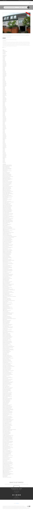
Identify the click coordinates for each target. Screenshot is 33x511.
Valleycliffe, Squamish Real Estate (6, 446)
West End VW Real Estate (5, 456)
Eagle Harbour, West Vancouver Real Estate (7, 250)
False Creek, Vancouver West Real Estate (7, 265)
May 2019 (4, 104)
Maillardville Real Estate (5, 332)
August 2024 (4, 76)
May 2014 (4, 150)
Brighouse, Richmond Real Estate (6, 189)
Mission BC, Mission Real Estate (6, 343)
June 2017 (4, 122)
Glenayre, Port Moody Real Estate (6, 282)
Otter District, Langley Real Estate (6, 363)
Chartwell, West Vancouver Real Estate (7, 219)
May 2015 (4, 141)
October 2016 (4, 127)
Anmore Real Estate (5, 171)
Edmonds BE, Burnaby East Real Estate (7, 259)
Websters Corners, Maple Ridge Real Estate (7, 451)
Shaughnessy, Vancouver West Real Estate (7, 407)
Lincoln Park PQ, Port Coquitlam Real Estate (7, 324)
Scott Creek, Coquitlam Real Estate (6, 400)
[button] (13, 495)
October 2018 (4, 110)
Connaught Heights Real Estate (6, 231)
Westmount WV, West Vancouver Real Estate (8, 462)
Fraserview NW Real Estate (6, 273)
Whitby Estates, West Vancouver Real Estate (8, 467)
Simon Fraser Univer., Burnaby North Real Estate (8, 409)
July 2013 (4, 158)
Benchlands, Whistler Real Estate (6, 177)
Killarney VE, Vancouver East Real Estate (7, 317)
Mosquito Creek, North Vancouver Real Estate (8, 347)
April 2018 (4, 115)
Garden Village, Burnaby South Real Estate (7, 278)
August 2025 (4, 66)
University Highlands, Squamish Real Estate (7, 437)
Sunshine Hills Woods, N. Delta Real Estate (7, 430)
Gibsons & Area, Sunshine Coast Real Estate (7, 281)
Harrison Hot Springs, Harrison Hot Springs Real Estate (9, 300)
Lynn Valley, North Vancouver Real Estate (7, 329)
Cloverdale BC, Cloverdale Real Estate (7, 226)
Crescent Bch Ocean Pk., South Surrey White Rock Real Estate (9, 236)
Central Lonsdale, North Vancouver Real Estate (8, 213)
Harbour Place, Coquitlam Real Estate (7, 299)
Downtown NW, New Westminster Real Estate (8, 244)
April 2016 (4, 132)
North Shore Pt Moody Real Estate (6, 357)
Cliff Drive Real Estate (5, 225)
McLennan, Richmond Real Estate (6, 338)
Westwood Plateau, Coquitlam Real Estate (7, 465)
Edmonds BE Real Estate (5, 258)
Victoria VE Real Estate (5, 449)
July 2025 (4, 67)
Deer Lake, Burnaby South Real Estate (7, 240)
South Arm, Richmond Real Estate (6, 410)
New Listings (4, 52)
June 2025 (4, 68)
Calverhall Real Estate (5, 198)
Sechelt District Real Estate (6, 403)
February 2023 (4, 91)
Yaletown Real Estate (5, 476)
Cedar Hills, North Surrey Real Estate (7, 208)
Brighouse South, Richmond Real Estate (7, 188)
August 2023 (4, 86)
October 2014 (4, 146)
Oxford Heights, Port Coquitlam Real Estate (7, 365)
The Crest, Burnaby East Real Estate (7, 433)
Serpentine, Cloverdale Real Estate (6, 405)
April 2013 (4, 161)
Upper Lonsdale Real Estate (6, 443)
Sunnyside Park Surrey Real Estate (6, 428)
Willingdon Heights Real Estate (6, 470)
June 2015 (4, 140)
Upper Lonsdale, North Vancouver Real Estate (8, 444)
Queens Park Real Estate (5, 378)
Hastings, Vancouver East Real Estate (7, 304)
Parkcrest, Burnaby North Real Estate (7, 368)
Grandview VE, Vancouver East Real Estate (7, 291)
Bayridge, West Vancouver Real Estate (7, 175)
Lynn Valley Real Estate (5, 328)
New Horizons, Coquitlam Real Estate (7, 351)
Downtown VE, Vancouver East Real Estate (7, 245)
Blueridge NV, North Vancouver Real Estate (7, 181)
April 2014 (4, 151)
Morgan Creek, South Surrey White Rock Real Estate (8, 346)
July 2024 (4, 77)
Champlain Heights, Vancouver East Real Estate (8, 218)
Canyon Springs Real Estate (6, 202)
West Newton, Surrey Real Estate (6, 458)
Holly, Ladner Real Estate (5, 311)
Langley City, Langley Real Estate (6, 322)
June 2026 (4, 58)
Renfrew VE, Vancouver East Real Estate (7, 388)
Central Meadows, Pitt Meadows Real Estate (8, 214)
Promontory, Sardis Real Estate (6, 375)
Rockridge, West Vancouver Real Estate (7, 393)
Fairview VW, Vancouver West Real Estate (7, 262)
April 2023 (4, 89)
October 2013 (4, 156)
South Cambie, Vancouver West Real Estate (7, 411)
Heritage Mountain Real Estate (6, 306)
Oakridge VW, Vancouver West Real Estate (7, 361)
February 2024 (4, 81)
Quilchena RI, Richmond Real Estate (6, 383)
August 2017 (4, 121)
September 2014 (4, 147)
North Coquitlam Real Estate (6, 354)
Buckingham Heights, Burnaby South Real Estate (8, 193)
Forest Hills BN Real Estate (6, 268)
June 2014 (4, 149)
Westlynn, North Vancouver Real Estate (7, 461)
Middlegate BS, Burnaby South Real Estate (7, 342)
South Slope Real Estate (5, 415)
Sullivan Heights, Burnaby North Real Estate (7, 425)
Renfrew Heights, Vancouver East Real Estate (8, 387)
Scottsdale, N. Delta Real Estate (6, 401)
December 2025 (4, 63)
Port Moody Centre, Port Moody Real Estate (8, 374)
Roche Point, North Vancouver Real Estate (7, 392)
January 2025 (4, 72)
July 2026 (4, 57)
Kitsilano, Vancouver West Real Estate (7, 320)
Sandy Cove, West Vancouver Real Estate (7, 396)
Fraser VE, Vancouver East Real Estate (7, 272)
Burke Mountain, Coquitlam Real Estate (7, 195)
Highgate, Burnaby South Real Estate (7, 310)
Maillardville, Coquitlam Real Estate (7, 37)
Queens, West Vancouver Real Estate (7, 380)
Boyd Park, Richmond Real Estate (6, 184)
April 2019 (4, 105)
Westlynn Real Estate (5, 460)
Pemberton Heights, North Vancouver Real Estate (8, 370)
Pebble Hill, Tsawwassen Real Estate (7, 369)
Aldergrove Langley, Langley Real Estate (7, 168)
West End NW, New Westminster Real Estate (8, 455)
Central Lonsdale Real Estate (6, 212)
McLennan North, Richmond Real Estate (7, 337)
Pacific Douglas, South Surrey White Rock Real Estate (8, 366)
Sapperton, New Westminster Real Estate (7, 398)
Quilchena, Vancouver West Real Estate (7, 384)
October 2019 (4, 100)
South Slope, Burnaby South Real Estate (7, 416)
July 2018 (4, 112)
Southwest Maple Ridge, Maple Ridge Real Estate (8, 419)
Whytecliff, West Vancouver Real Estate (7, 469)
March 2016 (4, 133)
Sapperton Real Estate (5, 397)
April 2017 (4, 124)
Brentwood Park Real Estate (6, 185)
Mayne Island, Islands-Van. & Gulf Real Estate (7, 336)
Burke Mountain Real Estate (6, 194)
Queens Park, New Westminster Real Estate (7, 379)
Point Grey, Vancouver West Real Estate (7, 373)
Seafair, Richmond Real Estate (6, 402)
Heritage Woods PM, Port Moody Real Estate (8, 308)
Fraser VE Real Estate (5, 271)
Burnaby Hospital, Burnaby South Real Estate (8, 196)
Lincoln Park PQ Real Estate (6, 323)
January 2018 (4, 117)
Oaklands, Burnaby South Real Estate (7, 360)
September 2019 (4, 101)
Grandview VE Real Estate (5, 290)
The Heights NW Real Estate (6, 434)
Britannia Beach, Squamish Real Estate (7, 190)
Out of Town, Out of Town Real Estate (7, 364)
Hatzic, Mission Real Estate (6, 305)
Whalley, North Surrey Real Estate (6, 466)
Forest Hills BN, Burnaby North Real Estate (7, 269)
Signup (3, 0)
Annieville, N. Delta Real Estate (6, 173)
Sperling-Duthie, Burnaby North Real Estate (7, 420)
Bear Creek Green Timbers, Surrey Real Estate (8, 176)
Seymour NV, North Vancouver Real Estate (7, 406)
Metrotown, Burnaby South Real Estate (7, 340)
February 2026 (4, 61)
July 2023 (4, 87)
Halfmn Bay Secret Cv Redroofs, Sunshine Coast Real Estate (9, 296)
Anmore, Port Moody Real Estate (6, 172)
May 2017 (4, 123)
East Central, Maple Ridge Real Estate (7, 254)
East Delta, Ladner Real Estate (6, 255)
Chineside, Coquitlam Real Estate (6, 222)
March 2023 (4, 90)
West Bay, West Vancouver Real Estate (7, 452)
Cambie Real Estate (5, 200)
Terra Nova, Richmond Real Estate (6, 432)
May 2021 (4, 96)
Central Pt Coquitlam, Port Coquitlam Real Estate (8, 216)
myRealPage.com (17, 503)
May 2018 (4, 114)
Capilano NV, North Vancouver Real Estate (7, 205)
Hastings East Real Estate (5, 301)
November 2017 (4, 119)
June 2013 (4, 159)
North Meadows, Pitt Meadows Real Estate (7, 356)
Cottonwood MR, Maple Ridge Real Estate (7, 235)
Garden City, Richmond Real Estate (6, 277)
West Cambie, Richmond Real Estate (7, 453)
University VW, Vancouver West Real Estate (7, 438)
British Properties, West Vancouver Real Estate (8, 191)
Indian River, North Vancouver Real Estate (7, 314)
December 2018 (4, 108)
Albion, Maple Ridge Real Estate (6, 166)
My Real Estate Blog (5, 51)
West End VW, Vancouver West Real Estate (7, 457)
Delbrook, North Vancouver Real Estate (7, 242)
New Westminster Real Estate (6, 352)
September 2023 (4, 85)
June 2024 (4, 78)
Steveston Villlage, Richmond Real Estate (7, 423)
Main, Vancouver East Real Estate (6, 334)
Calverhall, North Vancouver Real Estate (7, 199)
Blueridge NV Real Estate (5, 180)
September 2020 (4, 98)
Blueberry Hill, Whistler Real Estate (6, 179)
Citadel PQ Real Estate (5, 223)
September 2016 (4, 128)
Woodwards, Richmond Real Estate (6, 474)
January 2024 (4, 82)
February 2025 (4, 71)
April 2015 (4, 142)
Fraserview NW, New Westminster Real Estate (8, 274)
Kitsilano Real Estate (5, 319)
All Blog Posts (4, 50)
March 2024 (4, 80)
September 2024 (4, 75)
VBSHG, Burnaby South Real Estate (7, 448)
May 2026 (4, 59)
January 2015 (4, 144)
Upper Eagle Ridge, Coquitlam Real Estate (7, 442)
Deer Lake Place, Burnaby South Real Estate (7, 239)
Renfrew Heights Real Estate (6, 386)
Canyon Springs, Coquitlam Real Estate (7, 203)
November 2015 (4, 136)
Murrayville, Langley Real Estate (6, 350)
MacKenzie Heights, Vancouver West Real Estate (8, 331)
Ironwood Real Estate (5, 315)
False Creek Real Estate (5, 264)
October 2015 (4, 137)
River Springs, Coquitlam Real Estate (7, 389)
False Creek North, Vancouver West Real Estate (8, 263)
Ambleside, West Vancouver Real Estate (7, 170)
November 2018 (4, 109)
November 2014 (4, 145)
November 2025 (4, 64)
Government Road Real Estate (6, 288)
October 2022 (4, 94)
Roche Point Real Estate (5, 391)
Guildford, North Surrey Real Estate (6, 295)
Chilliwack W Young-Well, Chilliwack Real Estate (8, 221)
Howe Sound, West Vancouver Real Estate (7, 313)
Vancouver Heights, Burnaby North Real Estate (8, 447)
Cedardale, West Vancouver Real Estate (7, 209)
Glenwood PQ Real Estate (5, 286)
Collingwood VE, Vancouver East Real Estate (7, 230)
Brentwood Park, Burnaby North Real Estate (7, 186)
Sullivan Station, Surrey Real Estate (6, 426)
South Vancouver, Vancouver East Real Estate (8, 417)
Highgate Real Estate (5, 309)
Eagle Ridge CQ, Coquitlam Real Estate (7, 251)
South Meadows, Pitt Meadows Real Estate (7, 414)
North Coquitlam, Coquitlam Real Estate (7, 355)
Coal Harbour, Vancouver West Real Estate (7, 227)
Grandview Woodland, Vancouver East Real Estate (8, 292)
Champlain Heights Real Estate (6, 217)
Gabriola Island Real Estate (6, 276)
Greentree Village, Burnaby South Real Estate (8, 294)
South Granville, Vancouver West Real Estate (7, 412)
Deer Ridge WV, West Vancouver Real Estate (8, 241)
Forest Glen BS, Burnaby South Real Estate (7, 267)
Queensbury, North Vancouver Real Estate (7, 382)
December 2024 (4, 73)
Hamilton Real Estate (5, 297)
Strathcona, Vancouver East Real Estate (7, 424)
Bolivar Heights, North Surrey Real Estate (7, 182)
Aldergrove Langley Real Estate (6, 167)
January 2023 (4, 92)
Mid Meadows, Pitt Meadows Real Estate (7, 341)
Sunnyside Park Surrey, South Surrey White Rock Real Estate (9, 429)
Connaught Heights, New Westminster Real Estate (8, 232)
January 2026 (4, 62)
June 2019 (4, 103)
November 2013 (4, 155)
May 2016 (4, 131)
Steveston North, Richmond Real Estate (7, 421)
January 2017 (4, 126)
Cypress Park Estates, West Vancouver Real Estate (8, 237)
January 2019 (4, 107)
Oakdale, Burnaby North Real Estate (7, 359)
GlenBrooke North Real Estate (6, 283)
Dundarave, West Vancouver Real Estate (7, 249)
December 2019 (4, 99)
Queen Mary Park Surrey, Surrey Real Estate (7, 377)
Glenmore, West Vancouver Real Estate (7, 285)
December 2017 (4, 118)
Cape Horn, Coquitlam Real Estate (6, 204)
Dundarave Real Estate (5, 248)
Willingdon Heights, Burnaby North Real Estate (8, 471)
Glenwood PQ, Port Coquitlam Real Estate (7, 287)
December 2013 (4, 154)
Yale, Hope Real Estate (5, 475)
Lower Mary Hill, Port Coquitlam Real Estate (7, 327)
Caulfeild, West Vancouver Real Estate (7, 207)
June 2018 (4, 113)
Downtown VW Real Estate (6, 246)
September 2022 (4, 95)
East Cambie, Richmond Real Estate (6, 253)
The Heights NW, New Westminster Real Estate (8, 435)
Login (5, 0)
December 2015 (4, 135)
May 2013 (4, 160)
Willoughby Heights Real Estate (6, 472)
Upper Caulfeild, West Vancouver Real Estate (8, 439)
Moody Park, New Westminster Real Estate (7, 345)
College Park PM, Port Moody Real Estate (7, 228)
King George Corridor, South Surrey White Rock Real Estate (9, 318)
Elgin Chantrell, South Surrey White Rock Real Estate (8, 260)
